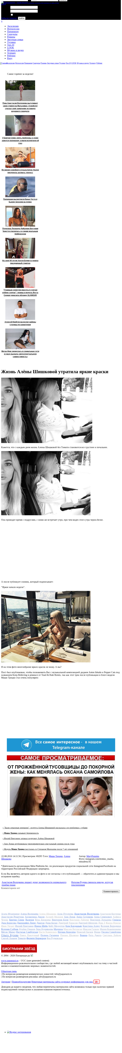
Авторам (5, 981)
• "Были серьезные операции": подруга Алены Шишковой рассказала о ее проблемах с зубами (45, 828)
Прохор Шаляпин (69, 935)
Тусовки (11, 42)
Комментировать (111, 891)
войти (21, 18)
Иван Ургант (7, 926)
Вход (9, 58)
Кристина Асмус (91, 926)
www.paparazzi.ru (9, 960)
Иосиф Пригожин (24, 926)
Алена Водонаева (29, 914)
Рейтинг (11, 55)
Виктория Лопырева (100, 920)
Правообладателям (21, 981)
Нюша (97, 932)
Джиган (41, 923)
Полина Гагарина (49, 935)
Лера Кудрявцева (44, 929)
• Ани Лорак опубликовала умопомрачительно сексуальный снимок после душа (39, 844)
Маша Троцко (56, 856)
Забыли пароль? (9, 18)
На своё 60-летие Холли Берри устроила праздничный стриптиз (20, 262)
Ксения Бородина (111, 925)
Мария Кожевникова (110, 929)
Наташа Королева (67, 932)
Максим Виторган (73, 929)
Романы (11, 37)
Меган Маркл (8, 932)
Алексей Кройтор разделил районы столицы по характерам (20, 323)
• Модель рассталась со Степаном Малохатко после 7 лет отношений (40, 849)
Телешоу (11, 53)
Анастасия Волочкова (86, 913)
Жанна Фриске (113, 923)
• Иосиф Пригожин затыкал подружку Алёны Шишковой (28, 838)
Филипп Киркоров (36, 938)
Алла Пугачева (65, 913)
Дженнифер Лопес (26, 923)
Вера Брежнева (43, 920)
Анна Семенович (103, 917)
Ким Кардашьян (73, 926)
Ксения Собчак (9, 929)
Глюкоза (116, 920)
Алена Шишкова (47, 914)
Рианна (83, 935)
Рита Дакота (95, 935)
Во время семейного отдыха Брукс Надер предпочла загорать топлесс (20, 171)
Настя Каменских (48, 932)
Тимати (22, 938)
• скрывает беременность (21, 833)
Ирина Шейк (41, 926)
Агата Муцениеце (10, 914)
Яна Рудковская (54, 938)
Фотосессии (13, 29)
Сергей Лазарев (9, 938)
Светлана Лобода (112, 935)
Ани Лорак (70, 917)
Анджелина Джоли (35, 917)
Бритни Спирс (16, 920)
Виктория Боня (60, 919)
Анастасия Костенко (110, 914)
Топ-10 (10, 45)
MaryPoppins (92, 856)
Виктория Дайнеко (79, 920)
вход (3, 4)
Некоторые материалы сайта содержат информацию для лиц (64, 981)
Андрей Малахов (54, 917)
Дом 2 (101, 922)
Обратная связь (9, 971)
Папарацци (13, 31)
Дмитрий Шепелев (87, 923)
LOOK (10, 47)
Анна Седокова (84, 916)
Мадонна (58, 929)
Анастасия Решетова (12, 916)
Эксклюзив (13, 26)
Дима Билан (51, 923)
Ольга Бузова (9, 935)
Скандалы (12, 34)
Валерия (29, 920)
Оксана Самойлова (111, 932)
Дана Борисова (8, 923)
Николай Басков (85, 932)
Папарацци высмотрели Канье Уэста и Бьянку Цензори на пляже (20, 200)
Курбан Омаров (27, 929)
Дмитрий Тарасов (68, 923)
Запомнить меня (21, 15)
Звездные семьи (15, 39)
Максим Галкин (91, 929)
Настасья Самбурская (27, 932)
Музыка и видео (15, 50)
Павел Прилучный (29, 935)
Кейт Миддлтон (57, 926)
